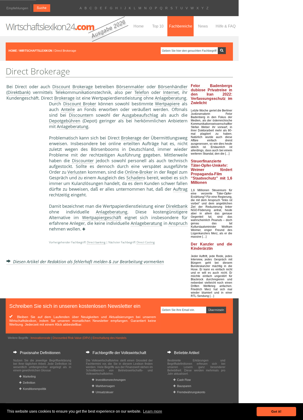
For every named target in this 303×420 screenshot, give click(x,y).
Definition (28, 382)
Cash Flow (183, 380)
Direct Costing (146, 242)
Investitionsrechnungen (110, 380)
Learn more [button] (152, 411)
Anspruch (178, 223)
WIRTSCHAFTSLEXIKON (35, 50)
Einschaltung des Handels (109, 338)
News (203, 26)
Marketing (29, 376)
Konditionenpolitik (34, 389)
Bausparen (183, 386)
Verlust (74, 172)
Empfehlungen (17, 8)
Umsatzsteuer (103, 392)
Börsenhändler (172, 86)
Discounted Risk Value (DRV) (71, 338)
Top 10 (158, 26)
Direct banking (96, 242)
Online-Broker (139, 172)
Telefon (141, 92)
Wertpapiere (167, 103)
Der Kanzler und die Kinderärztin (211, 246)
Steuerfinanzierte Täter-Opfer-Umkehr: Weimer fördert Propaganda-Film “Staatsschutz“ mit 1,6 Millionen (211, 172)
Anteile (68, 109)
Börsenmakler (130, 86)
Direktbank (18, 92)
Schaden (134, 177)
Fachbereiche (180, 26)
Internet (171, 92)
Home (139, 26)
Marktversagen (104, 386)
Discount (61, 86)
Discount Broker (79, 103)
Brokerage (82, 86)
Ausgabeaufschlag (140, 115)
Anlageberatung (170, 98)
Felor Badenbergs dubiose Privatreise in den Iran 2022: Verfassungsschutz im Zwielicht (211, 94)
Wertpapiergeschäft (101, 217)
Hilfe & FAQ (226, 26)
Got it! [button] (276, 411)
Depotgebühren (64, 121)
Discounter (80, 115)
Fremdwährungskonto (190, 392)
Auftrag (180, 189)
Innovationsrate (40, 338)
